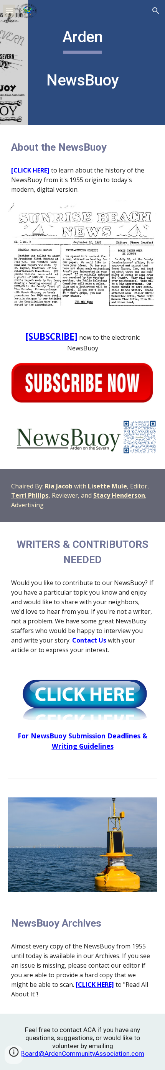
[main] (82, 62)
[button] (9, 10)
